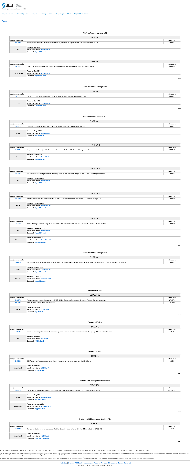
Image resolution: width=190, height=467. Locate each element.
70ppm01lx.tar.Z (40, 135)
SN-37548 (18, 224)
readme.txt (44, 339)
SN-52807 (18, 332)
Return (4, 21)
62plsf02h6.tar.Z (40, 312)
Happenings (60, 14)
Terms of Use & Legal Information (105, 463)
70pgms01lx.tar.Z (40, 399)
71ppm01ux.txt (45, 269)
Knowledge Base (22, 14)
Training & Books (46, 14)
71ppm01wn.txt (46, 279)
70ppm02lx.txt (45, 157)
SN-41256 (18, 262)
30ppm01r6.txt (45, 49)
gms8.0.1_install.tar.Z (42, 438)
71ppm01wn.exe (40, 281)
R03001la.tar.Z (39, 370)
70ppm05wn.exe (40, 242)
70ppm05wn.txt (46, 240)
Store (69, 14)
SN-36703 (18, 126)
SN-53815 (18, 361)
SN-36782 (18, 390)
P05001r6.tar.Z (39, 341)
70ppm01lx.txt (45, 133)
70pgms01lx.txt (46, 397)
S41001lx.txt (45, 436)
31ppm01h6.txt (45, 103)
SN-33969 (18, 302)
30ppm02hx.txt (45, 73)
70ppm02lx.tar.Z (40, 159)
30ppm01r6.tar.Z (40, 52)
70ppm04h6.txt (45, 205)
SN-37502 (18, 174)
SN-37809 (18, 198)
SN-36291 (18, 66)
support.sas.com (8, 14)
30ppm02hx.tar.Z (40, 75)
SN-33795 (18, 300)
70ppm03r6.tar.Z (40, 183)
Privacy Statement (124, 463)
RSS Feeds (78, 463)
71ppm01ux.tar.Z (40, 272)
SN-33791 (18, 96)
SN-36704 (18, 150)
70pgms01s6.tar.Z (41, 409)
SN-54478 (18, 429)
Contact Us (63, 463)
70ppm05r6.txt (45, 231)
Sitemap (71, 463)
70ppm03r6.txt (45, 180)
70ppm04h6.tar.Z (40, 208)
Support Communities (81, 14)
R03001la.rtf (44, 368)
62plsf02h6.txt (45, 309)
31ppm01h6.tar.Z (40, 105)
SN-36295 (18, 42)
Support (34, 14)
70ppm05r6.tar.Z (40, 233)
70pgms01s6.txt (46, 406)
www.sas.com (88, 463)
